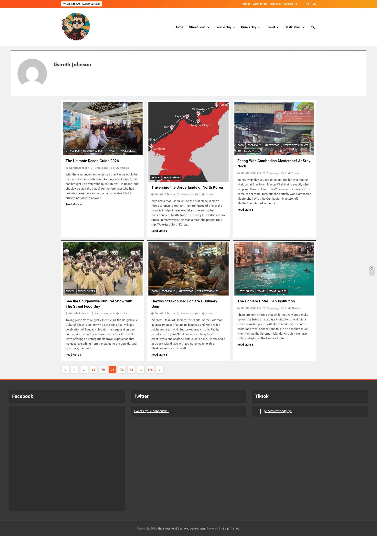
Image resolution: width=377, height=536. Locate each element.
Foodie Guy (223, 27)
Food (241, 145)
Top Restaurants (248, 151)
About (246, 4)
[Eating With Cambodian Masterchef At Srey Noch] (274, 128)
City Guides (73, 151)
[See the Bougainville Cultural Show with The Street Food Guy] (103, 269)
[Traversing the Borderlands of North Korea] (188, 142)
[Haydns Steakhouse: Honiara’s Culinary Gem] (188, 269)
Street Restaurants (295, 145)
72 (122, 370)
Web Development (195, 528)
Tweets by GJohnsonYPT (151, 411)
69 (93, 370)
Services (275, 4)
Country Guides (92, 151)
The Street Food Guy (170, 528)
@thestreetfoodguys (278, 411)
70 (103, 370)
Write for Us (260, 4)
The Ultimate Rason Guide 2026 (92, 161)
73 (131, 370)
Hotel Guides (246, 291)
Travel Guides (126, 151)
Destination (293, 27)
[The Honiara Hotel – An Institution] (274, 269)
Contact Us (290, 4)
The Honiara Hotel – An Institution (266, 301)
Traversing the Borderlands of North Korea (187, 187)
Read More (72, 204)
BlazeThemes (231, 528)
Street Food (197, 27)
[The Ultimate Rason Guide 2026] (103, 128)
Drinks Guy (248, 27)
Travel (270, 27)
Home (179, 27)
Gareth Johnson (79, 167)
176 (150, 370)
